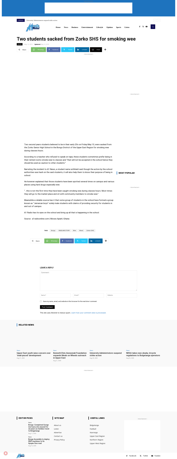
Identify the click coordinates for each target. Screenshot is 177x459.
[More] (105, 49)
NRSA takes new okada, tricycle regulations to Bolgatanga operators (143, 354)
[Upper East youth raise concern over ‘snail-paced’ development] (34, 338)
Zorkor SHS (90, 230)
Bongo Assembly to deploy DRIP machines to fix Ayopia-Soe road (38, 441)
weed (81, 230)
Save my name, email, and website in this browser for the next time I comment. (70, 301)
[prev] (154, 20)
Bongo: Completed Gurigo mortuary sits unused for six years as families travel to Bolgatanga (38, 428)
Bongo (53, 230)
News (20, 44)
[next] (158, 20)
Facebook (132, 456)
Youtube (157, 456)
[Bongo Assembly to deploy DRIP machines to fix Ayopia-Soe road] (22, 441)
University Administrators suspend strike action (41, 20)
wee (74, 230)
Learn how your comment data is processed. (88, 313)
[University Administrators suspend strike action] (107, 338)
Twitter (145, 456)
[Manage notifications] (6, 453)
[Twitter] (143, 26)
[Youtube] (146, 26)
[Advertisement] (88, 8)
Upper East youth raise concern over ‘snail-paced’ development (34, 354)
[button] (153, 26)
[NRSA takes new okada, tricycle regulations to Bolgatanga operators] (143, 338)
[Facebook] (139, 26)
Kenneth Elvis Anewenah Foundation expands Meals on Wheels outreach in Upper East (70, 355)
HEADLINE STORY (64, 230)
